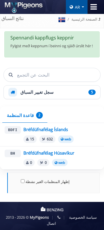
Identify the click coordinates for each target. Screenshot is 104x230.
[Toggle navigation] (94, 7)
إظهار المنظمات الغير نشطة (47, 181)
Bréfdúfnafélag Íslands (45, 129)
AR (77, 7)
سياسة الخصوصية (83, 217)
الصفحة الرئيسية (84, 19)
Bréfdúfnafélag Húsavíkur (48, 153)
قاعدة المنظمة (23, 115)
